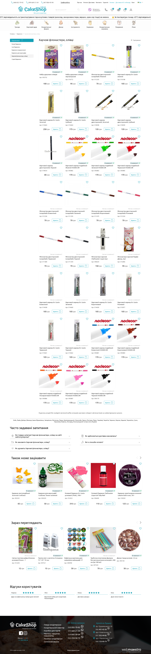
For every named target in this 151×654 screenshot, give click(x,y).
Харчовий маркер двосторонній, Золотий (100, 121)
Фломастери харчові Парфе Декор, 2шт (128, 258)
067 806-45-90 (48, 2)
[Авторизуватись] (131, 10)
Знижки (111, 2)
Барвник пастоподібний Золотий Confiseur (21, 494)
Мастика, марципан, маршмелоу (52, 635)
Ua (140, 2)
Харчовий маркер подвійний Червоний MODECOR (128, 167)
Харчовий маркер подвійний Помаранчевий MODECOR (50, 394)
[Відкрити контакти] (106, 10)
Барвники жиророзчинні (19, 50)
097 (101, 635)
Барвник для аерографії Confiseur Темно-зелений (47, 494)
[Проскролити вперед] (140, 458)
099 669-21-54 (33, 2)
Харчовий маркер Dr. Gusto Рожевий (128, 303)
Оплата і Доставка (89, 2)
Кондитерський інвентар (54, 628)
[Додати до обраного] (61, 45)
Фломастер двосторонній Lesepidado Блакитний (49, 212)
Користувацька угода (73, 650)
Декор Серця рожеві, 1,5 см (127, 558)
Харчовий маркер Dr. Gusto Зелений (76, 303)
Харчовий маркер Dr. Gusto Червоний (49, 349)
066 (74, 638)
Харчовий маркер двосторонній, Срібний (126, 121)
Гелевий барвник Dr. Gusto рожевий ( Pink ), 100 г (75, 494)
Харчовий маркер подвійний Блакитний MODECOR (102, 349)
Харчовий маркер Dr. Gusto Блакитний (49, 303)
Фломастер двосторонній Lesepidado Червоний (49, 258)
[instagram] (25, 633)
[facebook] (21, 633)
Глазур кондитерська (52, 625)
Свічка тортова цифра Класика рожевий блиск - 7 (23, 559)
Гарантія (105, 2)
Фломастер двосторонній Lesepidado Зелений (75, 212)
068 (74, 627)
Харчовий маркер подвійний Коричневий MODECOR (128, 349)
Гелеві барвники (16, 44)
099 (74, 631)
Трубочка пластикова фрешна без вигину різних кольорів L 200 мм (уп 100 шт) (103, 560)
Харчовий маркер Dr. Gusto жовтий (128, 75)
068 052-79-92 (18, 2)
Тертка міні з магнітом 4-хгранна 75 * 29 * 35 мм (50, 559)
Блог (133, 2)
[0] (111, 10)
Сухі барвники (16, 47)
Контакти (99, 2)
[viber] (82, 633)
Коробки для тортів (52, 631)
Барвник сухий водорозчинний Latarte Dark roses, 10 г (129, 494)
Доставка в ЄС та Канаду (123, 2)
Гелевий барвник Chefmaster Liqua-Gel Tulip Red (102, 494)
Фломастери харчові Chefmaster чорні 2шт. (99, 258)
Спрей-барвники (16, 59)
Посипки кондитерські (53, 639)
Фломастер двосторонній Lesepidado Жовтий (101, 75)
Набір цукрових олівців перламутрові (74, 75)
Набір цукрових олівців (48, 74)
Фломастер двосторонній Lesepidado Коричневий (101, 212)
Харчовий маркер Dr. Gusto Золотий (49, 121)
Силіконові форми (51, 642)
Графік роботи (65, 2)
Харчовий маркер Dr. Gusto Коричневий (101, 303)
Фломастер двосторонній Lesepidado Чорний (75, 258)
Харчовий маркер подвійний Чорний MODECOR (102, 394)
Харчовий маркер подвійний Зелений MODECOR (102, 167)
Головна (12, 34)
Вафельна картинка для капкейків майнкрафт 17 (73, 559)
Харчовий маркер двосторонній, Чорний (47, 167)
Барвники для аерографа (19, 53)
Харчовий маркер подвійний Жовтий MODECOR (76, 167)
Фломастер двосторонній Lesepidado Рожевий (127, 212)
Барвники (19, 34)
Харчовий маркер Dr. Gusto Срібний (76, 121)
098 (74, 634)
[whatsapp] (82, 626)
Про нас (79, 2)
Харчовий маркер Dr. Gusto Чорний (76, 349)
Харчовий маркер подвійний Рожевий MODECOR (76, 394)
